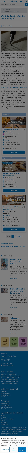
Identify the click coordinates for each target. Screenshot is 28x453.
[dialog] (14, 444)
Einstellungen (5, 449)
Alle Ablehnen (14, 449)
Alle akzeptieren (22, 449)
